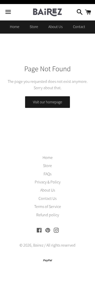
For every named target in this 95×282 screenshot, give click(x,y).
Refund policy (47, 214)
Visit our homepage (47, 102)
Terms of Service (47, 206)
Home (15, 26)
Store (33, 26)
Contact (79, 26)
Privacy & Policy (48, 181)
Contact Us (47, 198)
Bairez (38, 245)
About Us (55, 26)
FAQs (47, 173)
